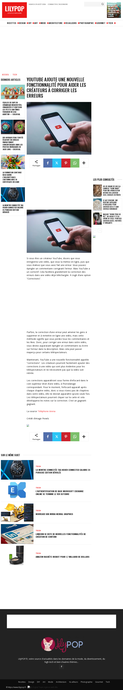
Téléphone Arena (47, 411)
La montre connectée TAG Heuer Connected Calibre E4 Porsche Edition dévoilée (13, 209)
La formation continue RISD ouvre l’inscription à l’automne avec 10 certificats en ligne (12, 177)
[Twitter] (56, 163)
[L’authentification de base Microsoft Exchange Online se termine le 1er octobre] (17, 491)
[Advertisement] (64, 12)
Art (44, 682)
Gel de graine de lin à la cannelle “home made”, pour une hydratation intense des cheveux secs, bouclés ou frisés (112, 190)
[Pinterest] (65, 163)
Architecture (61, 682)
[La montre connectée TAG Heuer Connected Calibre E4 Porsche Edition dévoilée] (13, 194)
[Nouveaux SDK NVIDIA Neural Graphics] (17, 512)
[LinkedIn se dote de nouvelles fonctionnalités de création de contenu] (17, 534)
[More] (84, 163)
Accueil (5, 74)
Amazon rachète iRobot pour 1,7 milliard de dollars (62, 556)
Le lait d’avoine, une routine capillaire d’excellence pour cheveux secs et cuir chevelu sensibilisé (111, 204)
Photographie (86, 682)
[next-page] (100, 230)
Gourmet (99, 682)
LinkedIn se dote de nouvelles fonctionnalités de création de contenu (61, 535)
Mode (50, 682)
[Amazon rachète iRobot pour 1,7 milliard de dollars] (17, 555)
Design (31, 682)
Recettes (22, 682)
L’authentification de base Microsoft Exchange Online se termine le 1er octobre (60, 492)
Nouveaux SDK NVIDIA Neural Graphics (54, 514)
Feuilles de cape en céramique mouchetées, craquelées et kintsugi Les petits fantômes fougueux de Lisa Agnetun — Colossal (12, 108)
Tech (15, 74)
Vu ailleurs (73, 682)
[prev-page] (95, 230)
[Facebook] (47, 163)
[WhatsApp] (74, 163)
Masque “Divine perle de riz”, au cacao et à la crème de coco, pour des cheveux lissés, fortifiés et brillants (112, 218)
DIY (38, 682)
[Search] (102, 4)
